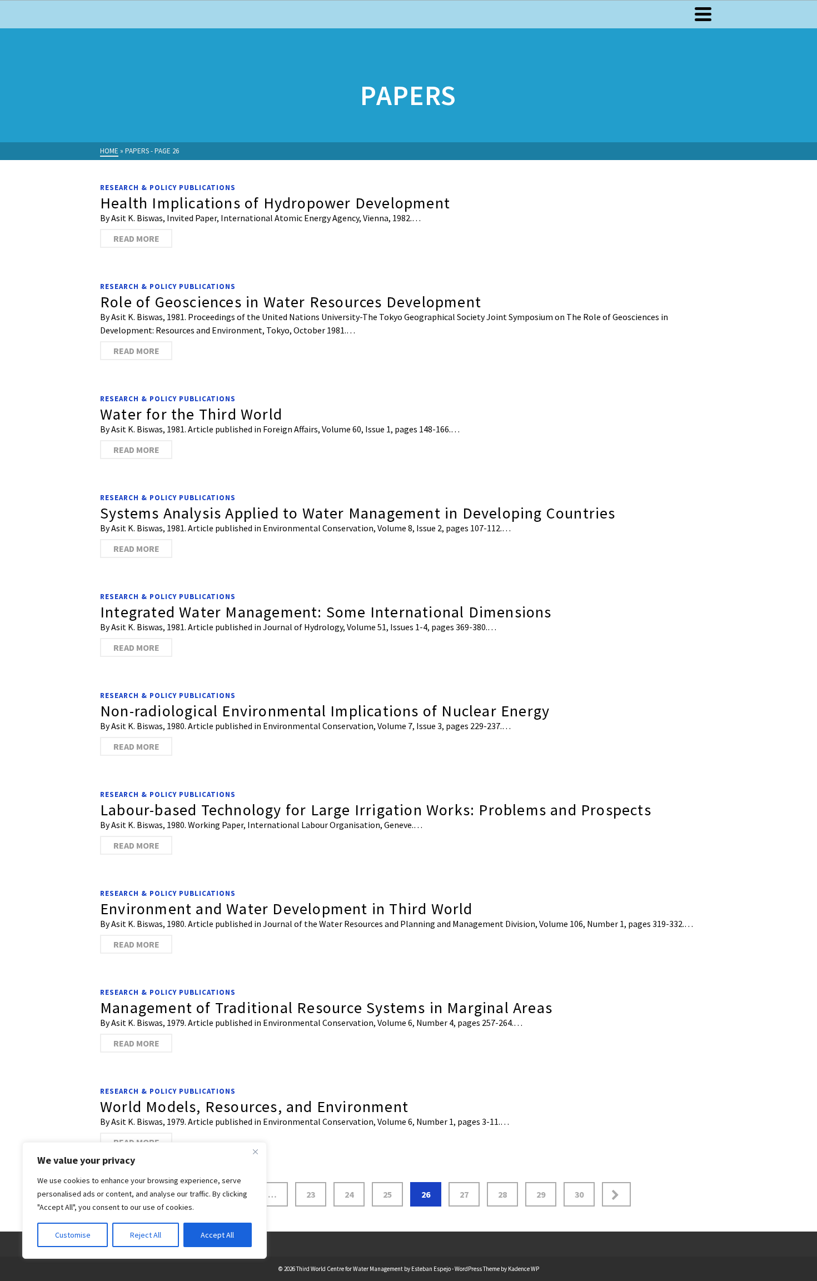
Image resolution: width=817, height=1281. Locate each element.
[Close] (255, 1151)
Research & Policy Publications (168, 187)
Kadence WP (523, 1269)
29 (540, 1194)
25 (387, 1194)
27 (464, 1194)
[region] (144, 1200)
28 (502, 1194)
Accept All (217, 1235)
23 (310, 1194)
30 (579, 1194)
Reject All (145, 1235)
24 (349, 1194)
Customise (73, 1235)
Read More (136, 238)
